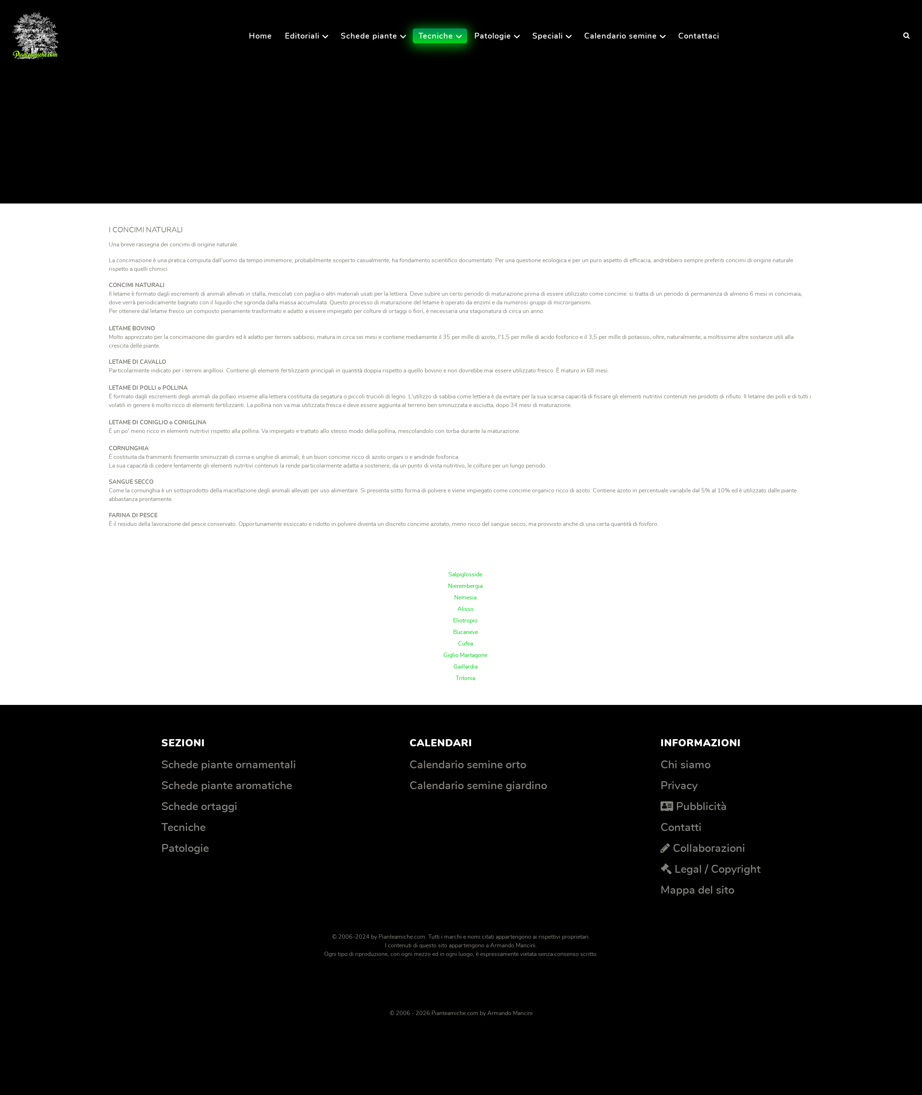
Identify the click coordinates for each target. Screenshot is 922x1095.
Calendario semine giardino (478, 785)
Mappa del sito (697, 890)
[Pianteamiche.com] (35, 33)
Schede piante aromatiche (226, 785)
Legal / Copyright (718, 869)
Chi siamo (686, 764)
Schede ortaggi (199, 806)
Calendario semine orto (467, 764)
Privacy (679, 785)
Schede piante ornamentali (228, 764)
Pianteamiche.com (402, 937)
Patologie (185, 848)
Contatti (681, 827)
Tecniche (183, 827)
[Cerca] (906, 36)
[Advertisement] (320, 122)
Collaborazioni (709, 848)
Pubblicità (701, 806)
